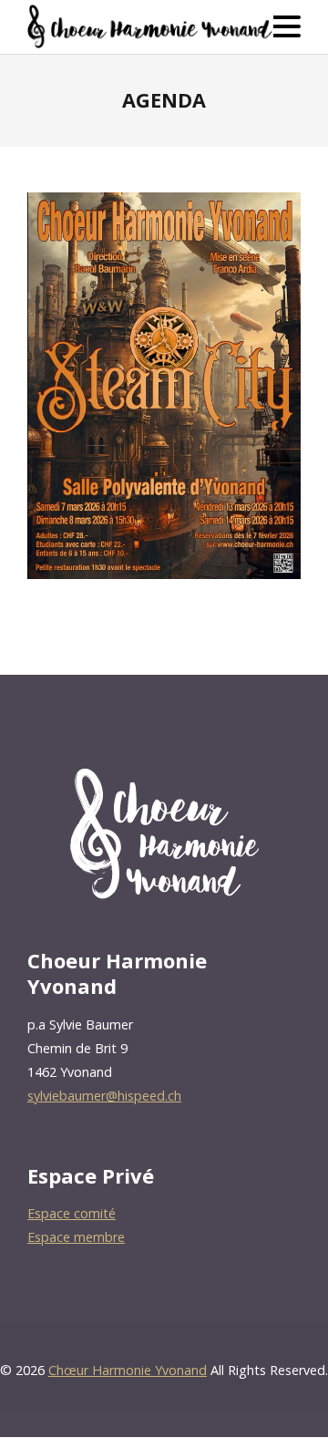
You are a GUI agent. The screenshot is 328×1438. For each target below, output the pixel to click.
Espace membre (76, 1237)
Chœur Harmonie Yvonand (127, 1370)
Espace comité (71, 1213)
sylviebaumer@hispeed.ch (104, 1095)
